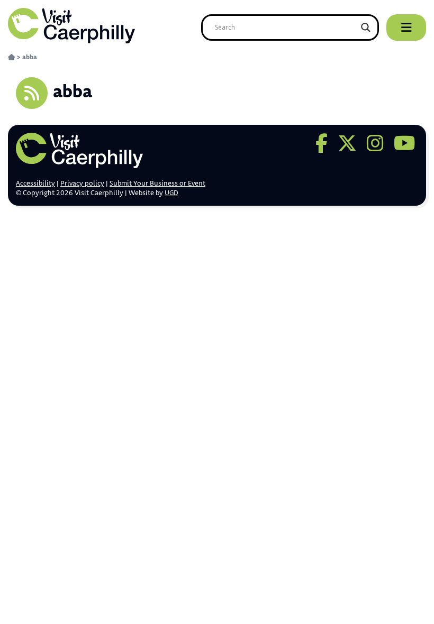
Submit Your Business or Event (157, 183)
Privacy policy (82, 183)
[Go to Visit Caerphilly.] (11, 57)
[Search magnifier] (365, 27)
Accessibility (35, 183)
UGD (171, 193)
